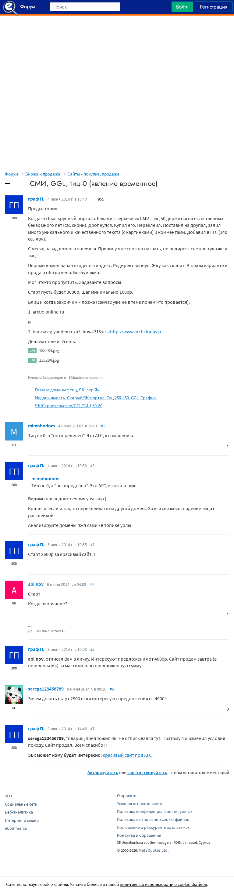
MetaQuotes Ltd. (153, 850)
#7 (92, 728)
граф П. (36, 199)
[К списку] (17, 184)
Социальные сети (21, 804)
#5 (92, 649)
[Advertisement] (117, 31)
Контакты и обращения (139, 835)
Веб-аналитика (19, 812)
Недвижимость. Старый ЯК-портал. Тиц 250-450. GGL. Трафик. (96, 398)
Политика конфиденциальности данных (154, 811)
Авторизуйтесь (102, 772)
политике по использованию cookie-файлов (163, 884)
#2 (92, 465)
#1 (103, 426)
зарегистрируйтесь (147, 772)
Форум (11, 174)
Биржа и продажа (42, 174)
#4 (92, 584)
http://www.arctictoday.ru (136, 331)
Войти (182, 6)
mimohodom (41, 425)
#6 (112, 689)
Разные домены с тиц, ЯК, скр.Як (67, 390)
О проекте (126, 795)
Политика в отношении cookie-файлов (153, 819)
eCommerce (16, 828)
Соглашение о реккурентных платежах (153, 827)
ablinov (36, 584)
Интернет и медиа (22, 820)
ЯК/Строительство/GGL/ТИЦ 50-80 (68, 405)
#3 (92, 544)
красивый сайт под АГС (127, 755)
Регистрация (213, 6)
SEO (8, 796)
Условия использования (139, 803)
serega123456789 (46, 689)
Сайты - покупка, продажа (93, 174)
